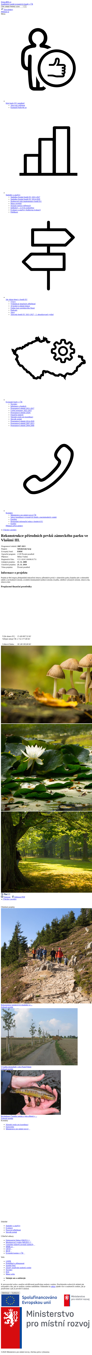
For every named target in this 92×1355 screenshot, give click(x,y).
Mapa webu (10, 1274)
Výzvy (13, 302)
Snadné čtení (10, 1265)
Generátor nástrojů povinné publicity (20, 1245)
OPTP (9, 1249)
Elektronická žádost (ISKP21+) (18, 1240)
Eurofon (14, 519)
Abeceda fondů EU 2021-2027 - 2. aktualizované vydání (32, 314)
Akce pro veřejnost (18, 105)
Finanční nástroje (17, 415)
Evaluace (9, 1228)
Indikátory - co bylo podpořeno (22, 208)
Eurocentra (10, 1127)
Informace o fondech (18, 406)
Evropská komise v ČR (15, 1253)
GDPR (8, 1261)
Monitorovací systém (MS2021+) (19, 1242)
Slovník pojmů (16, 419)
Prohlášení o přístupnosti (15, 1263)
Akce (13, 312)
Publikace (14, 212)
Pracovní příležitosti (13, 1230)
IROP (9, 1251)
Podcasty (14, 310)
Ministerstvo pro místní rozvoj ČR (23, 515)
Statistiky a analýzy (13, 1226)
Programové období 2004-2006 (22, 425)
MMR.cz (10, 1247)
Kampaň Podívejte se (19, 107)
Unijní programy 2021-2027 (21, 410)
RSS (7, 1272)
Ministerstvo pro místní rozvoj (18, 1129)
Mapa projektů (16, 203)
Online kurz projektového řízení (23, 308)
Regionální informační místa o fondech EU (27, 521)
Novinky (14, 404)
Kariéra (13, 524)
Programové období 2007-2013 (22, 423)
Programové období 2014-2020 (22, 421)
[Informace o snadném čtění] (46, 1220)
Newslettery (18, 526)
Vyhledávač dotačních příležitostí (23, 304)
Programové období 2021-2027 (22, 408)
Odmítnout (5, 1293)
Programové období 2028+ (21, 413)
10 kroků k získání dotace (20, 306)
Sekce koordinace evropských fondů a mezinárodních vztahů (34, 517)
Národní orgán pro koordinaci (22, 417)
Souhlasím (15, 1293)
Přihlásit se (5, 12)
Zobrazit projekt (7, 1007)
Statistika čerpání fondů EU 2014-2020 (25, 199)
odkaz (53, 1286)
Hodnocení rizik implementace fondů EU (26, 201)
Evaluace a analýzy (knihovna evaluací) (26, 210)
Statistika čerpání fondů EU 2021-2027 (25, 197)
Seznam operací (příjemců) (21, 206)
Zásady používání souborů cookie (18, 1268)
